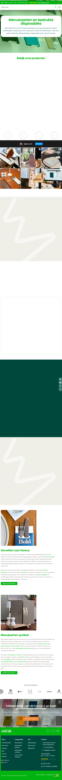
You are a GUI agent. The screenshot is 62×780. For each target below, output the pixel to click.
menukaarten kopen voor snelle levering (13, 662)
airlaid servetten (49, 557)
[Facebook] (48, 731)
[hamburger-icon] (59, 7)
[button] (8, 135)
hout (27, 657)
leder (22, 657)
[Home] (5, 7)
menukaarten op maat (14, 655)
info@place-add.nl (8, 2)
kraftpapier (44, 575)
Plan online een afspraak (31, 718)
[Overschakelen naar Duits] (58, 3)
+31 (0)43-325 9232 (22, 2)
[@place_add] (21, 143)
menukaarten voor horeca (23, 648)
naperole (23, 572)
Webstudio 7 (24, 775)
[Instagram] (58, 731)
